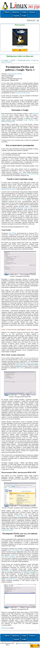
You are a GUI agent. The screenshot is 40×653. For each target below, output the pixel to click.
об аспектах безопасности (22, 92)
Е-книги (24, 12)
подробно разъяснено (7, 530)
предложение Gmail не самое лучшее (27, 208)
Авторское (32, 12)
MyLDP (13, 60)
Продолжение (5, 628)
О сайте (24, 15)
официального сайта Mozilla (28, 174)
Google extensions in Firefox (14, 74)
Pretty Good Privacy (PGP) (16, 550)
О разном (16, 15)
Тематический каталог (24, 60)
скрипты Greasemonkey (32, 363)
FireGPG (15, 555)
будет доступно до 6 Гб (17, 200)
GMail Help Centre (21, 515)
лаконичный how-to (11, 579)
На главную (4, 60)
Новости (7, 12)
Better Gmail (20, 367)
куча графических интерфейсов (28, 572)
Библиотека (15, 12)
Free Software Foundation (8, 556)
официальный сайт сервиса (8, 189)
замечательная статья (21, 364)
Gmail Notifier (12, 233)
